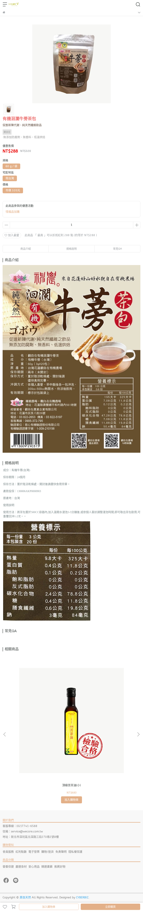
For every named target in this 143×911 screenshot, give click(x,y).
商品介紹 (25, 248)
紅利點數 (21, 851)
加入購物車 (48, 906)
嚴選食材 (21, 866)
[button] (138, 734)
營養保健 (8, 866)
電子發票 (34, 851)
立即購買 (110, 906)
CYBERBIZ (82, 897)
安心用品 (34, 866)
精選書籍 (46, 866)
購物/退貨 (47, 851)
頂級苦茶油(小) (71, 785)
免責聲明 (61, 851)
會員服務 (8, 851)
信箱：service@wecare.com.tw (23, 831)
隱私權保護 (75, 851)
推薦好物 (59, 866)
